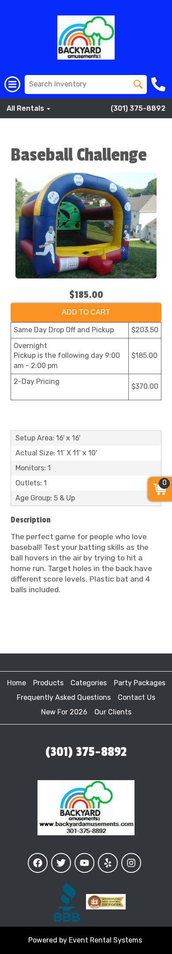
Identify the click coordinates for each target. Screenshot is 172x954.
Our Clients (112, 712)
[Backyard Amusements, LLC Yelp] (108, 863)
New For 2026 (64, 712)
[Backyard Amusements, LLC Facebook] (38, 863)
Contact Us (136, 697)
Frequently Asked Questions (64, 697)
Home (16, 683)
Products (48, 683)
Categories (89, 683)
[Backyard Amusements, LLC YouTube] (84, 863)
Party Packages (139, 683)
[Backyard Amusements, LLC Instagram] (131, 863)
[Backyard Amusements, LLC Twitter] (61, 863)
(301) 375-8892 (138, 108)
